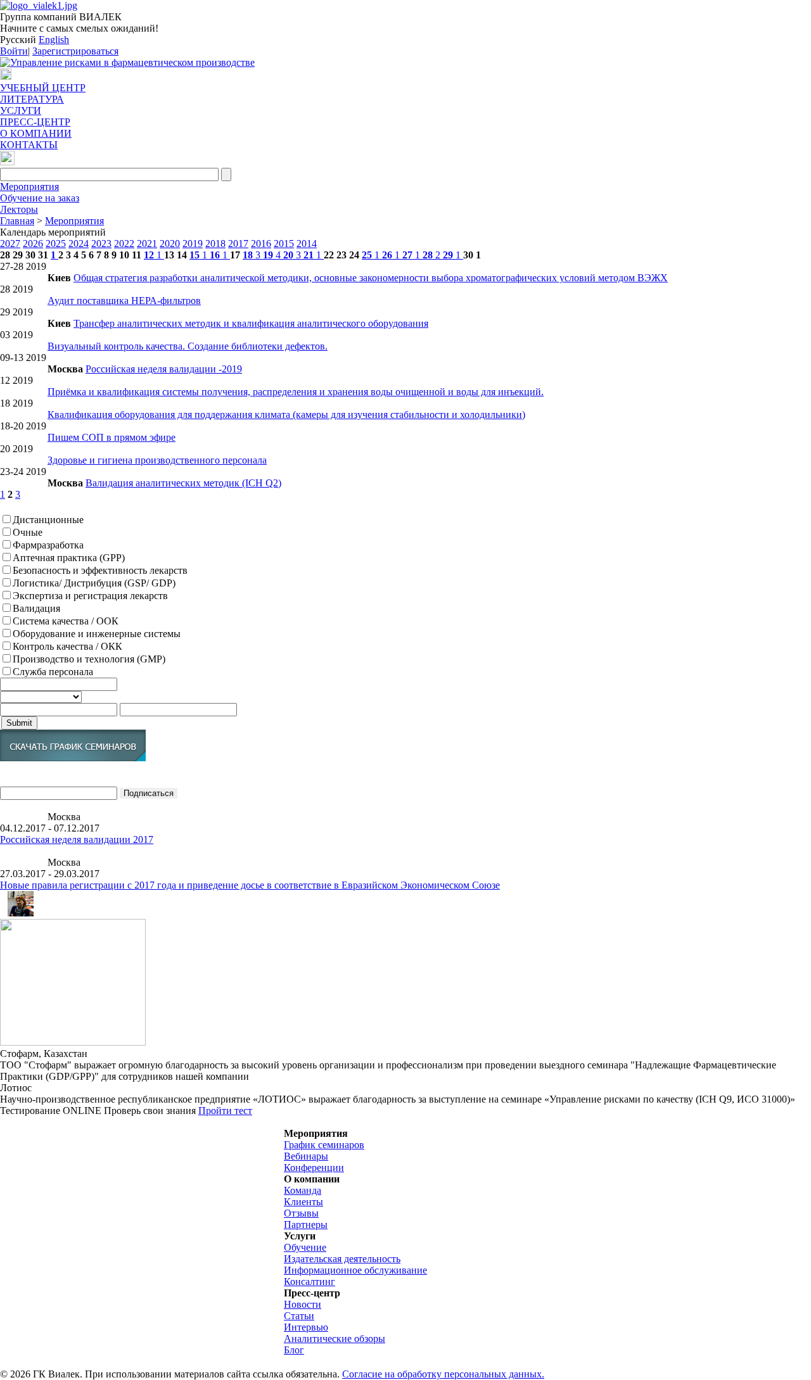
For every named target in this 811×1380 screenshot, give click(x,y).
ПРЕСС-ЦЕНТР (35, 122)
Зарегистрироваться (75, 51)
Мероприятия (29, 186)
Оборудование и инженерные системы (97, 633)
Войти (14, 51)
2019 (192, 243)
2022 (124, 243)
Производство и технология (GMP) (89, 659)
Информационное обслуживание (355, 1270)
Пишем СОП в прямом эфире (112, 437)
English (54, 39)
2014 (307, 243)
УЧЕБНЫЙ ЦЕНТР (43, 87)
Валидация (36, 608)
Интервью (306, 1327)
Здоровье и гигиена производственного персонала (157, 460)
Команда (302, 1190)
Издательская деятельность (342, 1258)
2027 (10, 243)
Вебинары (306, 1156)
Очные (27, 532)
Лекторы (19, 209)
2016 (261, 243)
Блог (294, 1350)
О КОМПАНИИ (36, 133)
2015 (284, 243)
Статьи (299, 1315)
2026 (33, 243)
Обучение (305, 1247)
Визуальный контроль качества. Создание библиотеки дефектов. (188, 346)
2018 (215, 243)
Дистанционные (48, 519)
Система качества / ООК (65, 621)
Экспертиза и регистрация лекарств (90, 595)
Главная (17, 220)
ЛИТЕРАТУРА (32, 99)
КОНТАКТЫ (29, 144)
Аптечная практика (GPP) (69, 557)
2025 (56, 243)
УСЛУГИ (20, 110)
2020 (170, 243)
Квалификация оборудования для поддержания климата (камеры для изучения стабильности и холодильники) (286, 414)
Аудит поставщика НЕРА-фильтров (124, 300)
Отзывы (301, 1213)
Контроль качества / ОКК (67, 646)
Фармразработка (48, 545)
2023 (101, 243)
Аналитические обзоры (334, 1338)
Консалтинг (309, 1281)
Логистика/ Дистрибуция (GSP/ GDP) (94, 583)
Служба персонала (53, 671)
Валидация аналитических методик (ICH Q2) (183, 483)
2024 (78, 243)
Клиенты (303, 1201)
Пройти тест (225, 1110)
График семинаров (324, 1144)
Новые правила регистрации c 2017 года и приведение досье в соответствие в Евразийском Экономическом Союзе (250, 885)
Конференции (314, 1167)
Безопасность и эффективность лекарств (100, 570)
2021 (147, 243)
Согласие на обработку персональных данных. (443, 1374)
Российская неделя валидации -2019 (164, 369)
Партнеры (306, 1224)
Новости (302, 1304)
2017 (238, 243)
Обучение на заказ (39, 198)
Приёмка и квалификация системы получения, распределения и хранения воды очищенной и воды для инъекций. (296, 391)
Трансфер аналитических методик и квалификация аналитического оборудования (250, 323)
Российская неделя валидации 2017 (76, 839)
